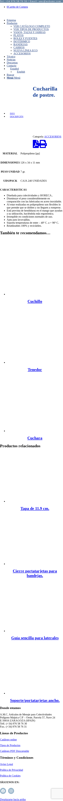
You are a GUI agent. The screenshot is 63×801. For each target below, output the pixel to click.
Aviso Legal (6, 764)
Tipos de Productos (10, 745)
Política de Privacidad (11, 769)
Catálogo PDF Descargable (14, 751)
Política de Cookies (10, 775)
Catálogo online (8, 739)
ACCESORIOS (52, 136)
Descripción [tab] (16, 116)
